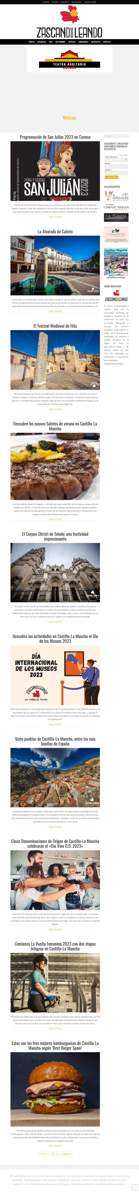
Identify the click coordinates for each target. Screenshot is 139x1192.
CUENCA (46, 2)
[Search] (131, 42)
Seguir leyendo (55, 217)
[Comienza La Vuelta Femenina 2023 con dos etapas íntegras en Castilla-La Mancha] (55, 982)
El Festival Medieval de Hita (55, 325)
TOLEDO (55, 2)
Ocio (50, 42)
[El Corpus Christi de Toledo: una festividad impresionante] (55, 572)
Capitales (71, 42)
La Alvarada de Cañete (55, 231)
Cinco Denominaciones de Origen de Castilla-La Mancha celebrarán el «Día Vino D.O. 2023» (55, 843)
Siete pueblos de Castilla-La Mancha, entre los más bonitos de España (55, 741)
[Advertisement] (69, 89)
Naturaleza (42, 42)
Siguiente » (67, 1154)
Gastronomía (60, 42)
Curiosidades (83, 42)
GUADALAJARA (90, 2)
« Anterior (43, 1154)
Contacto (107, 42)
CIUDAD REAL (76, 2)
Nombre (107, 163)
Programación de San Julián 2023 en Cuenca (55, 137)
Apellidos (108, 170)
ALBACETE (65, 2)
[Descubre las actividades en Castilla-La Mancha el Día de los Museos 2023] (55, 675)
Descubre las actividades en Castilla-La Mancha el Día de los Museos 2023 (55, 638)
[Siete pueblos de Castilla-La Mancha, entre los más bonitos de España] (55, 777)
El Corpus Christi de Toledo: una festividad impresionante (55, 536)
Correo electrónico (116, 157)
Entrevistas (95, 42)
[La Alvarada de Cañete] (55, 265)
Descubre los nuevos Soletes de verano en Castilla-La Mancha (55, 425)
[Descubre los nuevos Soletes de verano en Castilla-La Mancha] (55, 466)
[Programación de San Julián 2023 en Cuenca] (55, 171)
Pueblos (31, 42)
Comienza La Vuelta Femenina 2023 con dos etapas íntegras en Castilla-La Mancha (55, 946)
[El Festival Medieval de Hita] (55, 360)
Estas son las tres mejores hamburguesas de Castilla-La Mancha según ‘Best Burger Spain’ (55, 1045)
